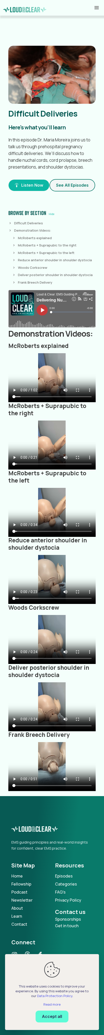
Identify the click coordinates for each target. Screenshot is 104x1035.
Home (17, 876)
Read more (52, 1004)
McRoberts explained (35, 238)
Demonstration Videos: (32, 230)
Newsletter (22, 900)
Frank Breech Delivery (35, 282)
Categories (66, 884)
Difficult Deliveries (28, 223)
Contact (19, 924)
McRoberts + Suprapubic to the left (46, 252)
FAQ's (60, 892)
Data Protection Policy (54, 996)
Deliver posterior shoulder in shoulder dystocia (55, 275)
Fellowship (21, 884)
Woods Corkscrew (32, 267)
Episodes (64, 876)
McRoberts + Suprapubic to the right (47, 245)
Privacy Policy (68, 900)
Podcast (19, 892)
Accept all (52, 1016)
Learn (16, 916)
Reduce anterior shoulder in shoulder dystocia (55, 260)
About (17, 908)
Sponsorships (68, 919)
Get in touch (67, 925)
